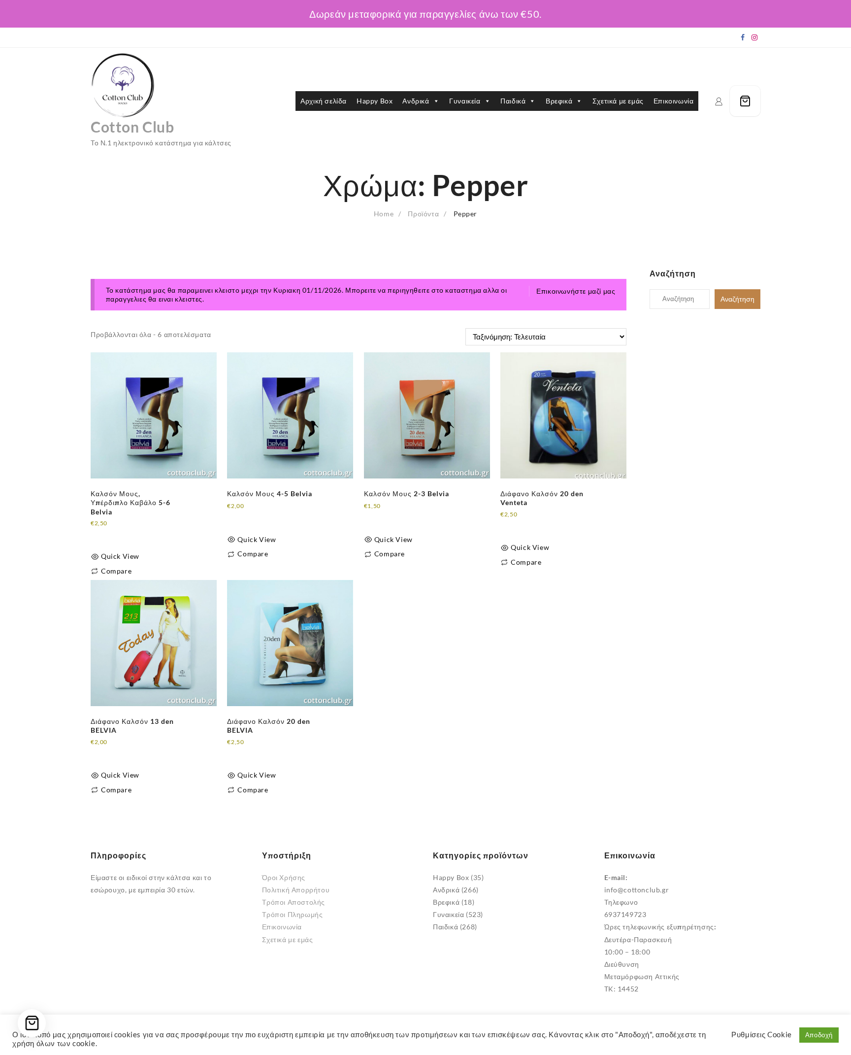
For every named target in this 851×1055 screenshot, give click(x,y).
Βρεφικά (559, 101)
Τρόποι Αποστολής (294, 902)
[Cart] (745, 101)
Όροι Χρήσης (284, 877)
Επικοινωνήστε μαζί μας (575, 291)
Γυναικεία (464, 101)
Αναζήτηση (737, 299)
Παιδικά (512, 101)
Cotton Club (132, 127)
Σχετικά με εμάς (618, 101)
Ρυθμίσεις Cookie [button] (761, 1034)
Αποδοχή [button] (819, 1035)
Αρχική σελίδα (323, 101)
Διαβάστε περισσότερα (128, 534)
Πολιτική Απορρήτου (296, 889)
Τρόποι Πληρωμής (292, 914)
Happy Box (375, 101)
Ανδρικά (415, 101)
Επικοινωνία (674, 101)
